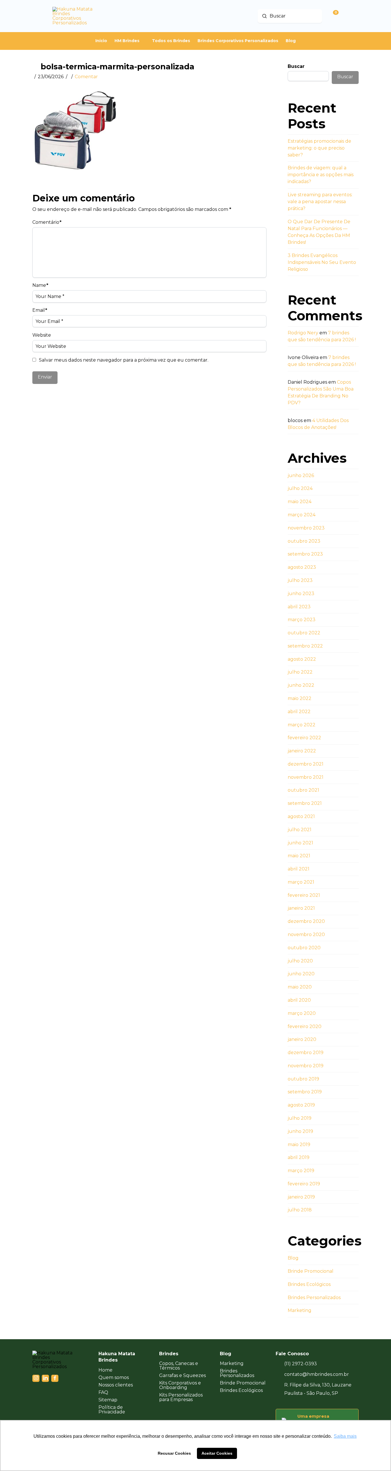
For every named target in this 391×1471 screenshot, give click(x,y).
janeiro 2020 (302, 1039)
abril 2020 (299, 1000)
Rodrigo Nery (303, 333)
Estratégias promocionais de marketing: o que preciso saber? (319, 148)
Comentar (86, 76)
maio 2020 (300, 987)
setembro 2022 (305, 646)
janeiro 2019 (301, 1197)
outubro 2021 (303, 790)
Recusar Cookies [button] (174, 1453)
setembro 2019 (305, 1092)
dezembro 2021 (305, 764)
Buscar (296, 66)
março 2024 (301, 514)
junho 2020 (301, 973)
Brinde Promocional (310, 1271)
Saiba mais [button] (345, 1436)
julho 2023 (300, 580)
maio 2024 (299, 501)
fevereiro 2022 (304, 737)
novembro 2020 (306, 934)
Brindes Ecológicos (309, 1284)
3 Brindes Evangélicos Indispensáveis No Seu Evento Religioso (322, 262)
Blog (293, 1258)
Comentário (47, 222)
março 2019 (301, 1170)
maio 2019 (299, 1144)
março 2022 (301, 724)
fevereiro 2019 (304, 1183)
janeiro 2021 (301, 908)
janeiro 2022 (302, 751)
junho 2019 (300, 1131)
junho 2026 (301, 475)
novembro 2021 (305, 777)
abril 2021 (298, 869)
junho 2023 (301, 593)
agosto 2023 (302, 567)
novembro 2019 (305, 1065)
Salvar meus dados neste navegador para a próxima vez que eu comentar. (123, 360)
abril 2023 (299, 606)
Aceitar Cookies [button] (217, 1453)
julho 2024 (300, 488)
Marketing (299, 1310)
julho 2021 (299, 829)
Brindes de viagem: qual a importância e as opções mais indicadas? (321, 174)
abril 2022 (299, 711)
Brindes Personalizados (314, 1297)
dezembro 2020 (306, 921)
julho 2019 (299, 1118)
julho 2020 (300, 961)
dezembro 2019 (305, 1052)
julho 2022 (300, 672)
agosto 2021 (301, 816)
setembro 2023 (305, 554)
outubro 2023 (304, 541)
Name (40, 285)
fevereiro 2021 (304, 895)
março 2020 (302, 1013)
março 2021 (301, 882)
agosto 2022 (302, 659)
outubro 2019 (303, 1079)
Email (39, 310)
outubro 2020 (304, 947)
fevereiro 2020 (304, 1026)
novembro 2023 (306, 528)
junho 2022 (301, 685)
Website (41, 335)
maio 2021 (299, 855)
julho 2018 (300, 1210)
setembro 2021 (305, 803)
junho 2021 (300, 843)
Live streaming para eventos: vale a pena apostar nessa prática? (320, 201)
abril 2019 (298, 1157)
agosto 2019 (301, 1105)
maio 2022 (299, 698)
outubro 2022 (304, 633)
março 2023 (301, 619)
